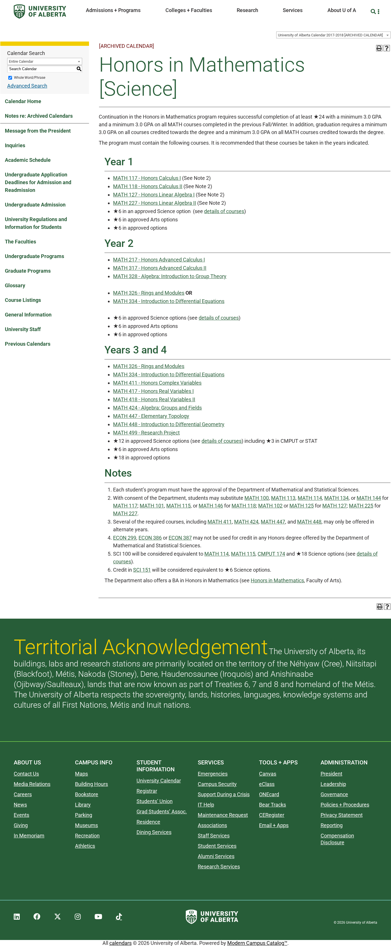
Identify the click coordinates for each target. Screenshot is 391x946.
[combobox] (333, 35)
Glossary (15, 285)
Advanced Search (27, 86)
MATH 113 (283, 498)
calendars (120, 943)
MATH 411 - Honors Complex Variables (157, 383)
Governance (334, 794)
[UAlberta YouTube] (98, 917)
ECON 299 (124, 538)
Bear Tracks (272, 805)
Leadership (333, 784)
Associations (212, 825)
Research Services (219, 867)
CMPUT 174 (271, 554)
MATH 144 (369, 498)
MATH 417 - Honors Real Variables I (153, 391)
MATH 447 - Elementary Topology (151, 416)
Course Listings (23, 300)
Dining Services (154, 832)
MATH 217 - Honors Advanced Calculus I (159, 260)
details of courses (224, 211)
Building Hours (91, 784)
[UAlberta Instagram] (77, 917)
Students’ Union (155, 801)
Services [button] (293, 10)
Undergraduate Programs (34, 256)
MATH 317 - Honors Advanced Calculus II (159, 268)
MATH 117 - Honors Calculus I (147, 178)
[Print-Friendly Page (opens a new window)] (379, 48)
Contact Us (26, 774)
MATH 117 (125, 506)
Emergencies (213, 774)
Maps (81, 774)
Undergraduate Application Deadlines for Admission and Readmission (38, 182)
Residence (148, 822)
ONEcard (269, 794)
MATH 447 (273, 522)
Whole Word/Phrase (29, 78)
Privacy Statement (342, 815)
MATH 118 (244, 506)
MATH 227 (125, 513)
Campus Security (217, 784)
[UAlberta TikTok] (119, 917)
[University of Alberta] (40, 11)
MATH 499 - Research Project (146, 433)
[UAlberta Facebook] (37, 917)
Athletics (85, 846)
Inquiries (15, 145)
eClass (267, 784)
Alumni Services (216, 856)
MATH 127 (334, 506)
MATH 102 (270, 506)
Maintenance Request (223, 815)
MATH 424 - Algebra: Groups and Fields (157, 408)
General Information (28, 315)
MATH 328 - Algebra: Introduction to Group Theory (169, 276)
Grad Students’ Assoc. (162, 812)
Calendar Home (23, 101)
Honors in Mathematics (277, 580)
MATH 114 (310, 498)
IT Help (206, 805)
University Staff (23, 329)
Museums (86, 825)
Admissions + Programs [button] (113, 10)
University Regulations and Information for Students (36, 223)
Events (21, 815)
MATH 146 (211, 506)
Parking (83, 815)
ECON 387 (180, 538)
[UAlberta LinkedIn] (16, 917)
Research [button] (247, 10)
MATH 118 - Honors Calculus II (147, 186)
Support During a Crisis (224, 794)
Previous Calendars (27, 344)
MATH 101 (152, 506)
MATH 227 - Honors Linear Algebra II (154, 203)
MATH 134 (336, 498)
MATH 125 (301, 506)
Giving (21, 825)
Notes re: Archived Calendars (39, 116)
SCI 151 (142, 570)
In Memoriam (29, 836)
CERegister (271, 815)
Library (83, 805)
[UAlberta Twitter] (57, 917)
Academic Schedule (28, 160)
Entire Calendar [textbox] (21, 61)
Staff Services (214, 836)
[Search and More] (374, 11)
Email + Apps (274, 825)
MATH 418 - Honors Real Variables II (154, 399)
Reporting (332, 825)
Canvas (267, 774)
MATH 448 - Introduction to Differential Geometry (168, 424)
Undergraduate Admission (35, 205)
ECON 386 (150, 538)
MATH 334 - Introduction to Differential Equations (168, 301)
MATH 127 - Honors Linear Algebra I (154, 195)
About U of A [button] (341, 10)
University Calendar (159, 781)
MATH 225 (361, 506)
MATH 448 (309, 522)
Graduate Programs (28, 271)
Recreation (87, 836)
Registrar (147, 791)
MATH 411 (220, 522)
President (331, 774)
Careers (23, 794)
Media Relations (32, 784)
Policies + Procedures (345, 805)
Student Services (217, 846)
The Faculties (20, 242)
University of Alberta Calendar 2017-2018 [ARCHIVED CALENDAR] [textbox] (330, 35)
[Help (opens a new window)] (387, 48)
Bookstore (86, 794)
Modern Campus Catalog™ (257, 943)
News (20, 805)
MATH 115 (178, 506)
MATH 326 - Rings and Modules (148, 293)
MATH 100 (256, 498)
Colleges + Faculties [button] (188, 10)
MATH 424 (246, 522)
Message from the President (38, 131)
